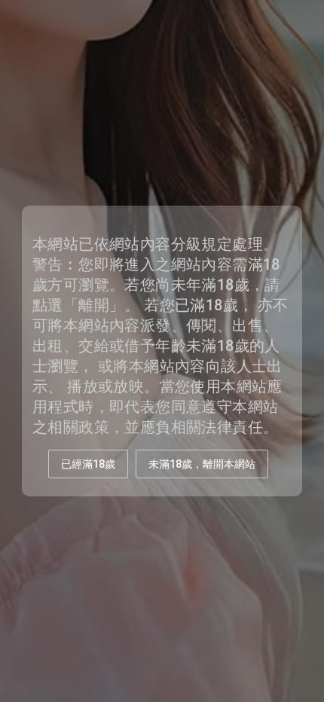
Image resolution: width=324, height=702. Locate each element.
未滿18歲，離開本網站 (201, 464)
